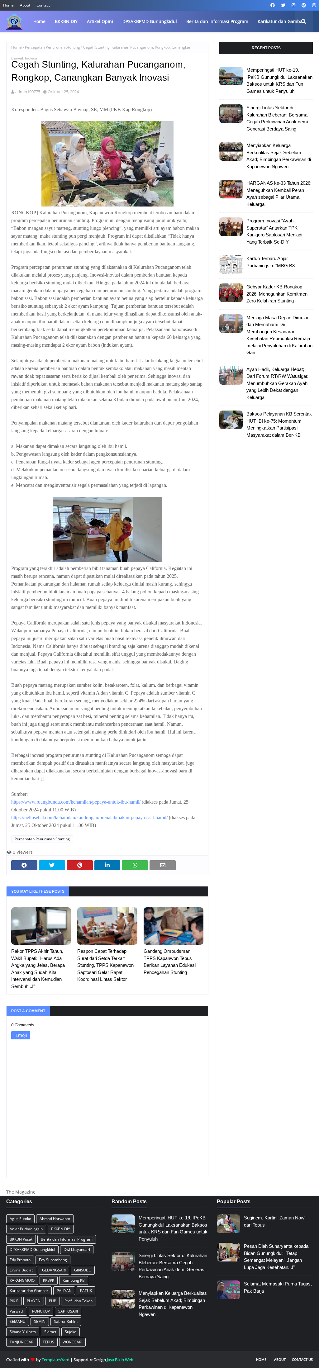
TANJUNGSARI (22, 1342)
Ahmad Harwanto (55, 1218)
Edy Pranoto (20, 1259)
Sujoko (70, 1331)
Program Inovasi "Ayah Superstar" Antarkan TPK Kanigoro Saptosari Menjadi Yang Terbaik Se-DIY (274, 231)
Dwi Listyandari (77, 1249)
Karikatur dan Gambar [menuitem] (281, 21)
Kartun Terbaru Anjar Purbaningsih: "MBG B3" (271, 262)
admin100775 (27, 91)
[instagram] (293, 5)
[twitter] (283, 5)
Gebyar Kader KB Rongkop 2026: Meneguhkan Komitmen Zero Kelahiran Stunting (276, 293)
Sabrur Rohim (66, 1321)
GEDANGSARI (54, 1270)
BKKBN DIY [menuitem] (66, 21)
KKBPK (48, 1280)
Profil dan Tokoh (78, 1301)
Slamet (50, 1331)
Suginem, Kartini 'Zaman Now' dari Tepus (274, 1221)
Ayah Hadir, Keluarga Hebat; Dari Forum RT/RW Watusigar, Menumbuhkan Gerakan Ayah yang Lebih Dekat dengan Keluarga (277, 383)
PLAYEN (33, 1301)
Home (8, 5)
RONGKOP (41, 1311)
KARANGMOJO (22, 1280)
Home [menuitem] (39, 21)
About (25, 5)
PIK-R (14, 1301)
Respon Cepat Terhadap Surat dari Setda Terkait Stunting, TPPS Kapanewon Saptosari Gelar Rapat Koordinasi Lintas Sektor (105, 965)
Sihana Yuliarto (23, 1331)
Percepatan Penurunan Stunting (52, 47)
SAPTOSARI (68, 1311)
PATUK (86, 1290)
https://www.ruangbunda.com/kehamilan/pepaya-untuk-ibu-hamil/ (75, 802)
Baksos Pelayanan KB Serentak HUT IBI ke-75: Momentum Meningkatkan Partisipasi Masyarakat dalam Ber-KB (279, 424)
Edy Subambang (53, 1259)
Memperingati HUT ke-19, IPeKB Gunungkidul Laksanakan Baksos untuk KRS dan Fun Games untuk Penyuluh (279, 80)
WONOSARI (72, 1342)
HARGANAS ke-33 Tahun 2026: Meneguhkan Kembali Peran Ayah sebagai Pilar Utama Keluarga (279, 193)
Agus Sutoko (20, 1218)
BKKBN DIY (60, 1229)
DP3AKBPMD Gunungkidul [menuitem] (149, 21)
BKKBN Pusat (21, 1239)
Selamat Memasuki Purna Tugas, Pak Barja (278, 1287)
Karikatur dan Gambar (29, 1290)
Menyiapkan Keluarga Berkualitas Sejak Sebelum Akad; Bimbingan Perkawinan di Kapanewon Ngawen (278, 156)
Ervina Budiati (22, 1270)
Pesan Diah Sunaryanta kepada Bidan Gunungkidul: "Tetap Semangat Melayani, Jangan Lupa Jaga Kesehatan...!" (276, 1256)
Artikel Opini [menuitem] (100, 21)
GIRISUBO (82, 1270)
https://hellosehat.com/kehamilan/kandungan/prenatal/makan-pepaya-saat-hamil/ (89, 817)
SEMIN (39, 1321)
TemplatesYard (55, 1359)
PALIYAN (64, 1290)
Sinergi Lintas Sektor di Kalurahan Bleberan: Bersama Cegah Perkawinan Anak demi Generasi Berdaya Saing (277, 118)
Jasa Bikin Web (120, 1359)
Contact (43, 5)
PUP (52, 1301)
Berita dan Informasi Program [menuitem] (217, 21)
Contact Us (302, 1359)
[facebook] (272, 5)
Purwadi (17, 1311)
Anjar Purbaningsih (26, 1229)
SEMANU (18, 1321)
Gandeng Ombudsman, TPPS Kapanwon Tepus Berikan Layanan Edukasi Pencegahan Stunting (170, 961)
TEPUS (48, 1342)
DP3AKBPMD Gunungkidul (32, 1249)
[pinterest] (303, 5)
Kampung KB (74, 1280)
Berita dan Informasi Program (67, 1239)
